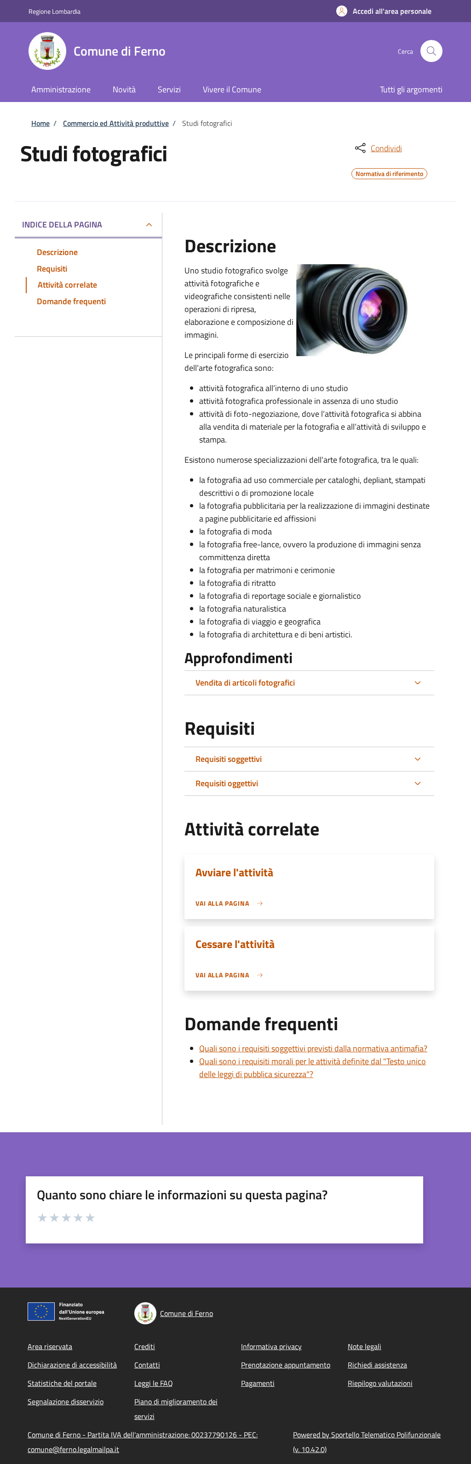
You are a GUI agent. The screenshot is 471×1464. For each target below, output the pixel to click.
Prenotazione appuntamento (285, 1364)
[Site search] (431, 51)
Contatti (147, 1364)
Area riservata (50, 1346)
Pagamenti (258, 1383)
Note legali (364, 1346)
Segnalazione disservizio (65, 1401)
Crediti (144, 1346)
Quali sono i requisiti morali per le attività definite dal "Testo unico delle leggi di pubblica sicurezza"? (312, 1067)
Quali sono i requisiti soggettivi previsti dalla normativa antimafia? (313, 1048)
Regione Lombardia (54, 11)
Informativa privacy (271, 1346)
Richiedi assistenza (377, 1364)
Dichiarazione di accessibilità (72, 1364)
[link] (231, 903)
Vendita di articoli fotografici (245, 682)
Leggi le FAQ (153, 1383)
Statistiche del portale (62, 1383)
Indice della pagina (62, 224)
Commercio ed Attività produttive (116, 123)
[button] (383, 11)
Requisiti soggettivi (228, 759)
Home (40, 123)
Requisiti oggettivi (226, 783)
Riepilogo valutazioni (380, 1383)
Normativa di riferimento (389, 172)
